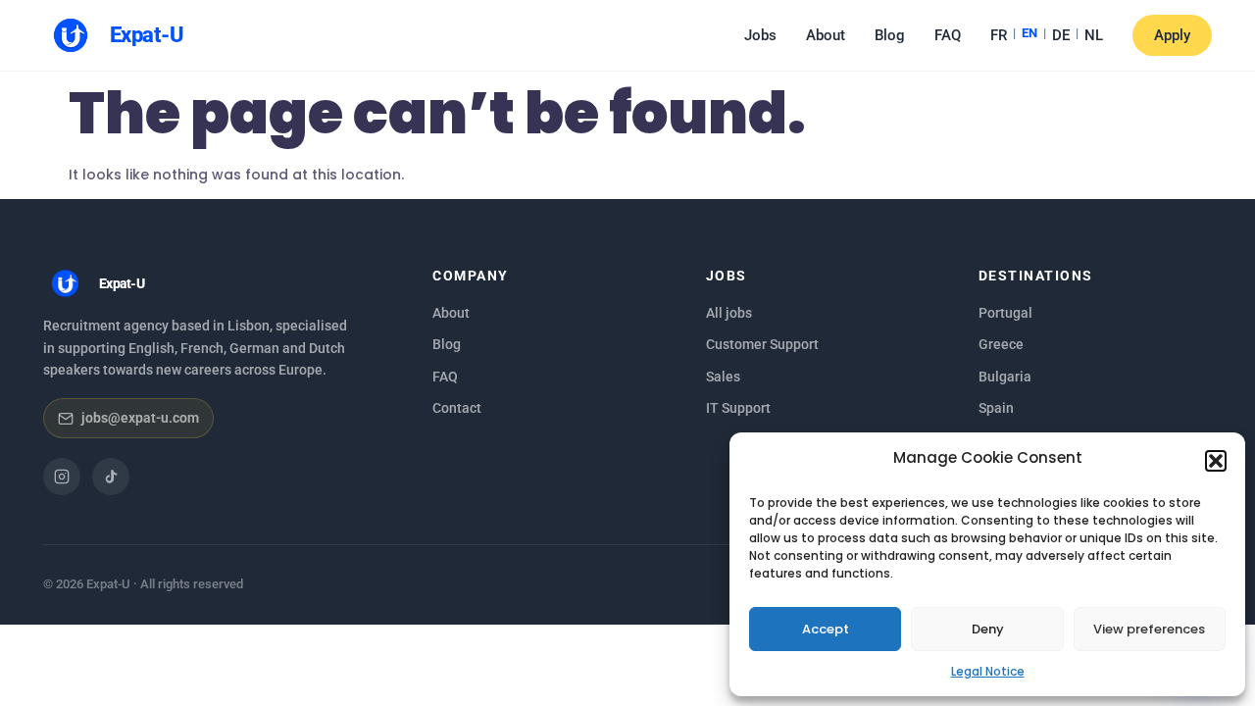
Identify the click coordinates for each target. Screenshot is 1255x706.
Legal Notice (988, 671)
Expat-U (146, 35)
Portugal (1005, 313)
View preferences (1149, 629)
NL (1093, 35)
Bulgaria (1005, 376)
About (825, 35)
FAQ (947, 35)
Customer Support (762, 344)
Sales (723, 376)
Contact (456, 408)
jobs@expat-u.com (140, 418)
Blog (890, 35)
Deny (988, 629)
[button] (1216, 461)
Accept (825, 629)
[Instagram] (61, 476)
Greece (1001, 344)
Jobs (760, 35)
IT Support (738, 408)
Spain (996, 408)
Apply (1172, 35)
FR (998, 35)
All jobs (729, 313)
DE (1061, 35)
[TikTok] (110, 476)
